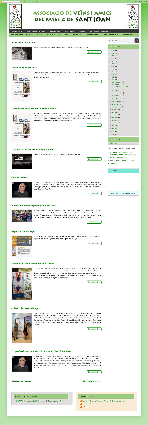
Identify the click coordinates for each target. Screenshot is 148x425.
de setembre (116, 107)
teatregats (85, 407)
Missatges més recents (21, 381)
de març (115, 123)
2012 (112, 134)
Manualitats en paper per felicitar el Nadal (33, 108)
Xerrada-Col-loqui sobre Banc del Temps (32, 263)
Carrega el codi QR (116, 193)
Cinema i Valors (19, 177)
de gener (115, 128)
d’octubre (115, 104)
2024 (112, 53)
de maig (115, 117)
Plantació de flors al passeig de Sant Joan (33, 205)
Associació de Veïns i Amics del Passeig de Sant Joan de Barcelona (105, 401)
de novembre (116, 101)
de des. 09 (117, 98)
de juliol (115, 112)
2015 (112, 77)
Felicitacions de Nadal (23, 42)
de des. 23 (117, 84)
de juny (114, 115)
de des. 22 (117, 90)
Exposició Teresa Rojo (23, 231)
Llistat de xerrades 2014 (24, 67)
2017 (112, 72)
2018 (112, 69)
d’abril (114, 120)
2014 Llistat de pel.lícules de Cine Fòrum (32, 149)
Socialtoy (113, 163)
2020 (112, 64)
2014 (112, 80)
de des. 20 (117, 93)
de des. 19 (117, 95)
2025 (112, 50)
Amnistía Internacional (118, 158)
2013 (112, 131)
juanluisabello (86, 404)
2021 (112, 61)
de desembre (116, 82)
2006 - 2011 (114, 143)
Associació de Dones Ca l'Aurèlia (123, 160)
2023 (112, 56)
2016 (112, 74)
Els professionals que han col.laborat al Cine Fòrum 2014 (41, 351)
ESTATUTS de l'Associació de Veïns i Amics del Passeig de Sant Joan (39, 401)
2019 (112, 66)
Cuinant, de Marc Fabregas (25, 308)
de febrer (115, 125)
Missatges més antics (92, 381)
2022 (112, 58)
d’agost (114, 109)
